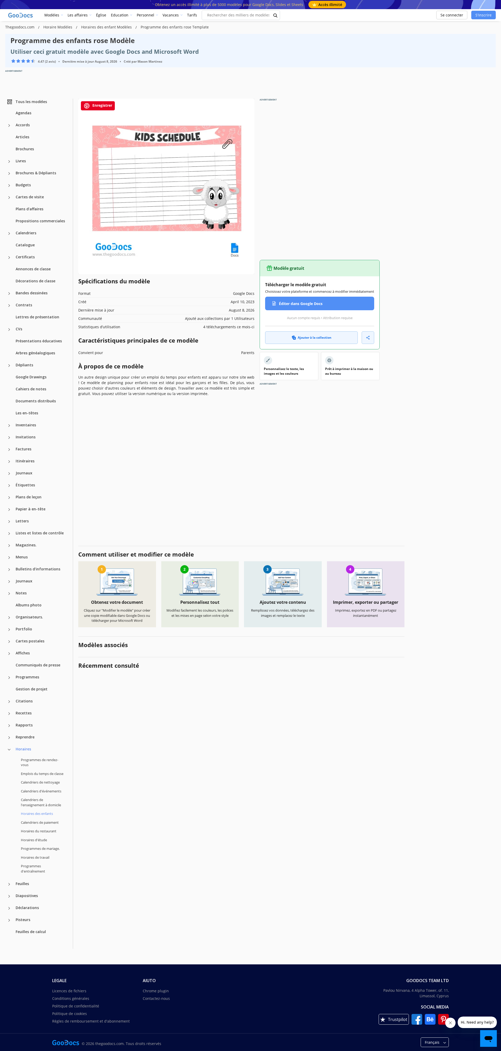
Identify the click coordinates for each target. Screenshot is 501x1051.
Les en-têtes (27, 412)
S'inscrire (483, 15)
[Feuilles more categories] (9, 884)
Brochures (25, 148)
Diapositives (27, 895)
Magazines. (26, 544)
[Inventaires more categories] (9, 425)
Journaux (24, 472)
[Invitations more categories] (9, 437)
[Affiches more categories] (9, 654)
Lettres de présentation (37, 316)
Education (119, 15)
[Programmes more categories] (9, 678)
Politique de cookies (69, 1013)
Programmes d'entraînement (33, 869)
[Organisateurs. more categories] (9, 618)
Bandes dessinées (31, 292)
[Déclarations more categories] (9, 908)
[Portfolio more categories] (9, 630)
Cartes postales (30, 640)
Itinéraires (25, 460)
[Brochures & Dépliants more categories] (9, 173)
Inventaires (26, 424)
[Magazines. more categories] (9, 546)
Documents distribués (36, 400)
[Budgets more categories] (9, 185)
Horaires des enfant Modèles (107, 27)
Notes (21, 592)
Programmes (27, 676)
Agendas (23, 112)
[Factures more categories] (9, 449)
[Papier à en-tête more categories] (9, 509)
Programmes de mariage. (40, 848)
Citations (24, 700)
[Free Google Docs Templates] (21, 15)
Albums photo (28, 604)
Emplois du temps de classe (42, 773)
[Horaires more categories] (9, 750)
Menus (22, 556)
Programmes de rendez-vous (39, 762)
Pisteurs (23, 919)
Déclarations (27, 907)
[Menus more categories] (9, 558)
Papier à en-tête (30, 508)
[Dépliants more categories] (9, 365)
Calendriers (26, 232)
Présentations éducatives (39, 340)
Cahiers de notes (31, 388)
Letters (22, 520)
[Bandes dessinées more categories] (9, 293)
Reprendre (25, 736)
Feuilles (22, 883)
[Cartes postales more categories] (9, 642)
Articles (22, 136)
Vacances (171, 15)
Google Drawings (31, 376)
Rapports (24, 724)
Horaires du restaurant (38, 831)
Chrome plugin (156, 990)
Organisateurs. (29, 616)
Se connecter (451, 15)
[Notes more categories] (9, 594)
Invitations (25, 436)
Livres (21, 160)
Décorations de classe (35, 280)
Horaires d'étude (34, 840)
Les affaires (78, 15)
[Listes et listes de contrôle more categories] (9, 534)
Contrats (24, 304)
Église (101, 15)
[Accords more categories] (9, 125)
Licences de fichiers (69, 990)
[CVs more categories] (9, 329)
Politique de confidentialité (75, 1006)
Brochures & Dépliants (36, 172)
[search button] (275, 15)
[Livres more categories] (9, 161)
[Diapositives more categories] (9, 896)
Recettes (24, 712)
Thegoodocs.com (20, 27)
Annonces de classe (33, 268)
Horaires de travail (35, 857)
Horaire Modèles (58, 27)
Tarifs (192, 15)
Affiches (23, 652)
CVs (19, 328)
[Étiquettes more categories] (9, 485)
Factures (23, 448)
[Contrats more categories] (9, 305)
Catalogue (25, 244)
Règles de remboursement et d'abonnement (91, 1021)
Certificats (25, 256)
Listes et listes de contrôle (40, 532)
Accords (23, 124)
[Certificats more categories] (9, 257)
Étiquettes (25, 484)
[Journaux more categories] (9, 473)
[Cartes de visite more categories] (9, 197)
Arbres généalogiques (35, 352)
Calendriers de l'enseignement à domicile (41, 802)
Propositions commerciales (40, 220)
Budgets (23, 184)
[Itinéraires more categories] (9, 461)
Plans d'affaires (29, 208)
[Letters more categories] (9, 522)
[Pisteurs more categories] (9, 920)
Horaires (23, 749)
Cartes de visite (30, 196)
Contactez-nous (156, 998)
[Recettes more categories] (9, 714)
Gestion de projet (31, 688)
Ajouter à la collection (314, 337)
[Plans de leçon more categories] (9, 497)
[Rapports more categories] (9, 726)
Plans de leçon (28, 496)
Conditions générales (70, 998)
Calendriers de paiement (40, 822)
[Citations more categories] (9, 702)
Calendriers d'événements (41, 791)
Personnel (145, 15)
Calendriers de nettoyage (40, 782)
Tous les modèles (31, 101)
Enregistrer (101, 105)
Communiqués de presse (38, 664)
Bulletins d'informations (38, 568)
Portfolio (24, 628)
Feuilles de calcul (31, 931)
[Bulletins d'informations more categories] (9, 570)
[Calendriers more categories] (9, 233)
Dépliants (24, 364)
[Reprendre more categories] (9, 738)
